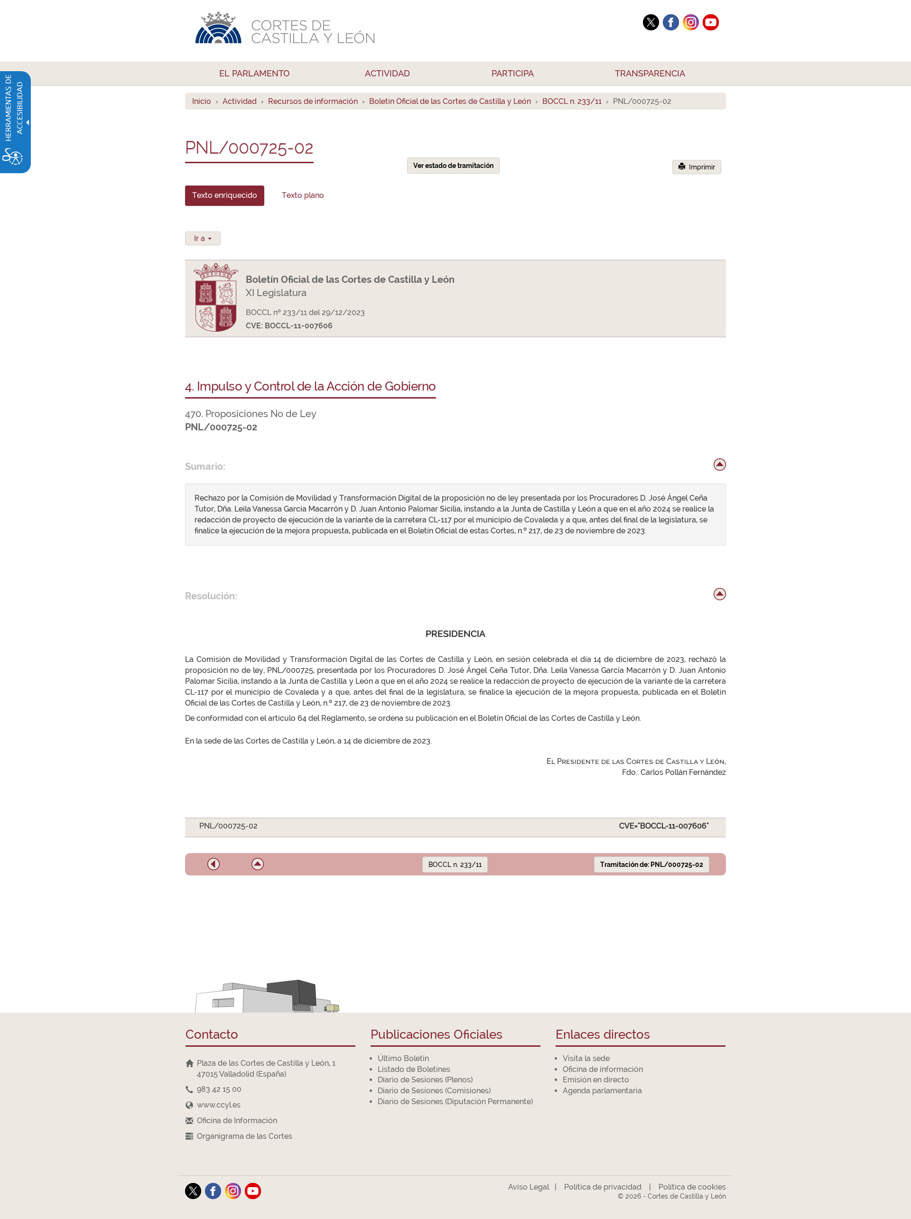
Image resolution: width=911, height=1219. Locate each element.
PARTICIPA (513, 73)
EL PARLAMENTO (254, 73)
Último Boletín (403, 1058)
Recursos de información (313, 101)
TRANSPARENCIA (650, 73)
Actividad (240, 101)
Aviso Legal (528, 1186)
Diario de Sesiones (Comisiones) (434, 1090)
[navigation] (270, 1089)
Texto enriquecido (224, 195)
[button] (213, 864)
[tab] (224, 196)
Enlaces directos (603, 1035)
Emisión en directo (596, 1079)
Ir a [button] (200, 238)
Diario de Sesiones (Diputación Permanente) (455, 1101)
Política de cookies (692, 1186)
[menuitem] (255, 73)
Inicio (201, 101)
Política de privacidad (602, 1186)
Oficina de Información (237, 1120)
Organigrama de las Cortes (244, 1136)
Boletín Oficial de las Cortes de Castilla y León (450, 101)
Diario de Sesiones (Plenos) (425, 1079)
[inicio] (720, 464)
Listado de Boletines (414, 1069)
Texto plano (303, 195)
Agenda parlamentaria (602, 1090)
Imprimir (700, 167)
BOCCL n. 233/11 (572, 101)
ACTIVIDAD (387, 73)
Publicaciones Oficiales (436, 1035)
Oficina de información (603, 1069)
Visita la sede (586, 1058)
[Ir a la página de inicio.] (410, 31)
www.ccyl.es (219, 1104)
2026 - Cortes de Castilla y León (672, 1196)
